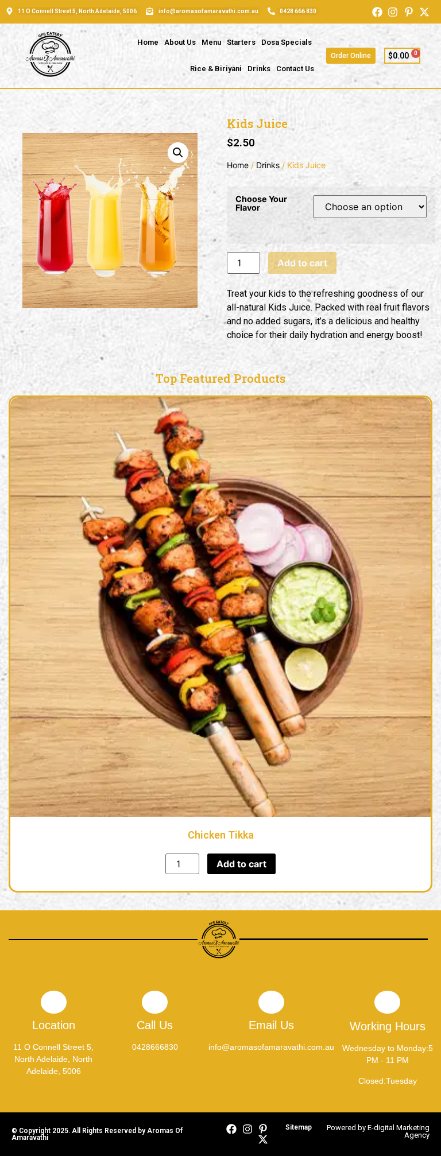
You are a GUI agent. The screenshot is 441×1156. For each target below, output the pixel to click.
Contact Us (295, 68)
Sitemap (298, 1127)
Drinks (258, 68)
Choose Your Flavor (261, 203)
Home (147, 42)
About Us (180, 42)
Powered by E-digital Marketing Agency (378, 1131)
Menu (211, 42)
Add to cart (302, 263)
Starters (241, 42)
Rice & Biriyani (216, 68)
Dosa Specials (286, 42)
